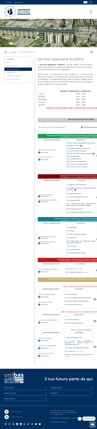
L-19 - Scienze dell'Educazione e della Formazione (78, 297)
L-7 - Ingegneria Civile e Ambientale (76, 184)
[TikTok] (29, 424)
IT (85, 2)
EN (91, 2)
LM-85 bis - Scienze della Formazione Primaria (78, 354)
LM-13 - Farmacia (70, 268)
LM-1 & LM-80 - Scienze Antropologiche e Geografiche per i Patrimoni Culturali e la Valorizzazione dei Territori (79, 342)
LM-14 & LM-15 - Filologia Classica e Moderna (77, 301)
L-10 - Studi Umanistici (71, 294)
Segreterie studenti (12, 69)
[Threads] (33, 424)
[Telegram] (37, 424)
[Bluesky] (40, 424)
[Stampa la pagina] (91, 52)
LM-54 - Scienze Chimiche (73, 249)
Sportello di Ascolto (12, 79)
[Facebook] (18, 424)
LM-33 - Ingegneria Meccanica (74, 208)
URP (7, 62)
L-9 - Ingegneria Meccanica (73, 193)
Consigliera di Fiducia (13, 76)
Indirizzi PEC (10, 72)
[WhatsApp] (25, 424)
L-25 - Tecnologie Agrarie (73, 156)
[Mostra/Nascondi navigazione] (91, 11)
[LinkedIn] (21, 424)
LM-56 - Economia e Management (74, 323)
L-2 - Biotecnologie (71, 227)
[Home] (5, 52)
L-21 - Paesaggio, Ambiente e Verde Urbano (78, 148)
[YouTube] (10, 424)
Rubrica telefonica (12, 66)
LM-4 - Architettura (70, 351)
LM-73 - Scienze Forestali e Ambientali (76, 166)
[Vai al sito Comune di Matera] (13, 417)
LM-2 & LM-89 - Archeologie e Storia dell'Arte (77, 347)
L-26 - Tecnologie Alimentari (74, 158)
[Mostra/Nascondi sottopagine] (45, 387)
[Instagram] (6, 424)
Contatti (53, 393)
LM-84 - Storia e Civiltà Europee (73, 304)
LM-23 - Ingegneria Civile (73, 200)
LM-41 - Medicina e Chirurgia (73, 272)
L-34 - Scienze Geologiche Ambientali (76, 234)
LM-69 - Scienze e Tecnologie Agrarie (76, 161)
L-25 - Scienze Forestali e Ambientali (76, 151)
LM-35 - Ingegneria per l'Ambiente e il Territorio (79, 212)
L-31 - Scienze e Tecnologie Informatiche (77, 197)
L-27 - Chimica (70, 231)
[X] (14, 424)
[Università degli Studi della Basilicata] (17, 11)
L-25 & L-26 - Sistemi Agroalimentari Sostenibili (79, 153)
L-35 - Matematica (71, 237)
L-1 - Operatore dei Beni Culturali (73, 337)
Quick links (18, 2)
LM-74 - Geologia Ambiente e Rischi (76, 253)
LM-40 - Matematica (71, 246)
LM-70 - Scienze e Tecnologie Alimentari (77, 164)
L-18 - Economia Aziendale (72, 319)
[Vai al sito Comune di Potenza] (13, 412)
